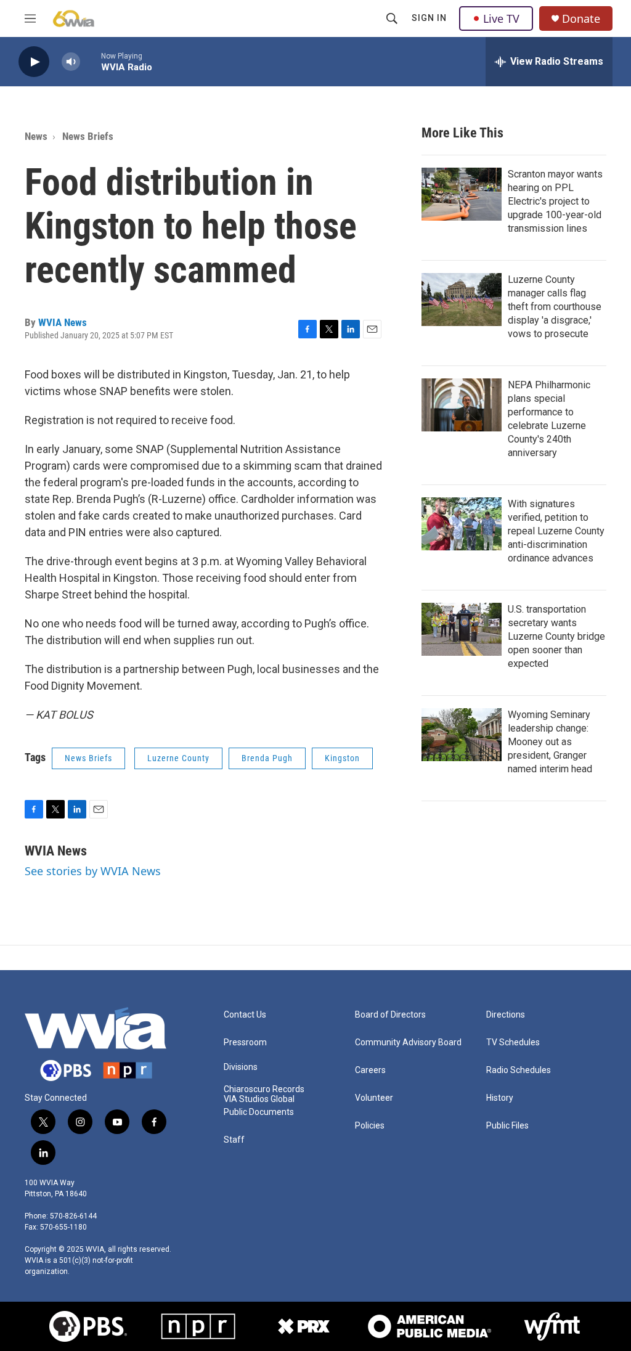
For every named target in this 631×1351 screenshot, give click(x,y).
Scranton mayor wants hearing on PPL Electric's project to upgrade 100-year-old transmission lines (555, 201)
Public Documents (259, 1112)
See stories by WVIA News (93, 870)
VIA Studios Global (259, 1099)
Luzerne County (178, 758)
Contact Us (245, 1014)
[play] (34, 62)
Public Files (507, 1125)
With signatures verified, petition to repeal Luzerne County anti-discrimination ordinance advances (556, 531)
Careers (370, 1070)
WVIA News (62, 322)
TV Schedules (513, 1042)
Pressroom (245, 1042)
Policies (370, 1125)
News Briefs (87, 136)
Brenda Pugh (267, 758)
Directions (505, 1014)
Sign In (429, 18)
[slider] (90, 61)
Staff (234, 1140)
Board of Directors (390, 1014)
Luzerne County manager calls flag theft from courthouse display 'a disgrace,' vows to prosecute (554, 307)
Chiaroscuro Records (264, 1089)
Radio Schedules (518, 1070)
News (36, 136)
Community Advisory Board (408, 1042)
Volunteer (374, 1098)
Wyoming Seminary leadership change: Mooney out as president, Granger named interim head (550, 742)
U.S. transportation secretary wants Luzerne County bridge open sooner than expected (556, 636)
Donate (581, 18)
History (499, 1098)
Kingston (342, 758)
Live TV (501, 18)
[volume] (70, 62)
